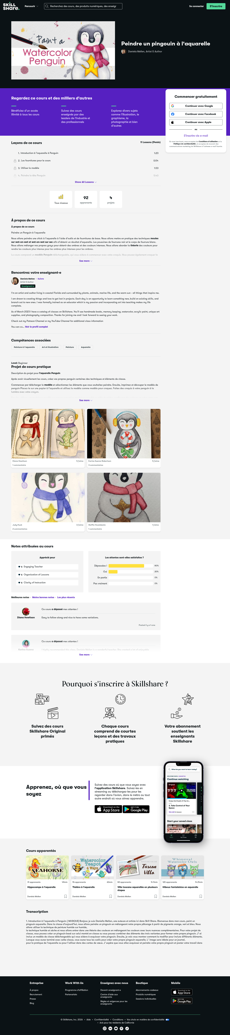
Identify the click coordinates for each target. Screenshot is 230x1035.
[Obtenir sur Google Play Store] (137, 809)
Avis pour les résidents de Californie (117, 1023)
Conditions (117, 1019)
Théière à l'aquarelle (83, 887)
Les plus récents (66, 597)
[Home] (11, 6)
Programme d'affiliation (76, 990)
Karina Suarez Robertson (99, 461)
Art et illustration (50, 347)
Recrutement (36, 994)
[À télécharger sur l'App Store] (185, 992)
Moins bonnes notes (43, 597)
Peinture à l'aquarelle (24, 347)
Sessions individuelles (146, 999)
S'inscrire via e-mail (196, 135)
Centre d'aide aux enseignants (109, 995)
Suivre (41, 279)
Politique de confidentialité (185, 144)
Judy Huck (17, 525)
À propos (34, 990)
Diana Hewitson (20, 461)
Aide (89, 1019)
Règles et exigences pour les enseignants (113, 1002)
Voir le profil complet (36, 326)
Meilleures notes (20, 597)
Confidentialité (101, 1019)
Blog (32, 1003)
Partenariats (71, 994)
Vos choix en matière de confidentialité (145, 1019)
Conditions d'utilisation (208, 142)
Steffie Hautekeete (97, 525)
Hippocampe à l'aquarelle (41, 887)
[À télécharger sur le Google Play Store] (185, 1001)
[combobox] (83, 6)
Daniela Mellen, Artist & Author (145, 51)
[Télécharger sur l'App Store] (107, 809)
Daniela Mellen (32, 279)
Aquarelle (85, 347)
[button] (37, 6)
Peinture (70, 347)
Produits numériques (146, 994)
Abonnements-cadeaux (147, 990)
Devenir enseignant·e (110, 990)
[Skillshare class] (47, 867)
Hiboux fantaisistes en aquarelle (180, 887)
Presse (33, 999)
